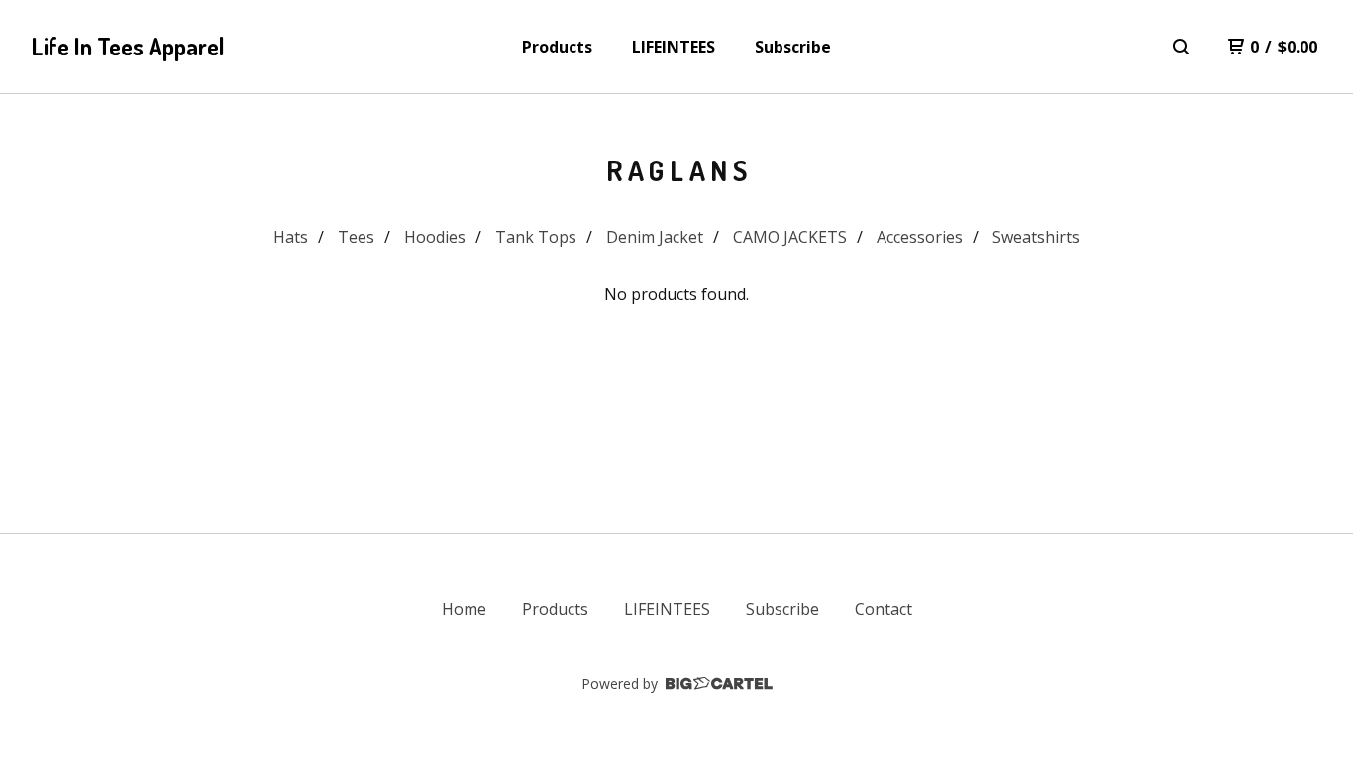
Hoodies (435, 237)
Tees (356, 237)
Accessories (920, 237)
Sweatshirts (1036, 237)
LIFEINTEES (673, 46)
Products (557, 46)
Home (464, 609)
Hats (290, 237)
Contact (883, 609)
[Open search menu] (1181, 46)
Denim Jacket (654, 237)
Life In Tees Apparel (128, 46)
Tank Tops (535, 237)
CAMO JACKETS (790, 237)
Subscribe (793, 46)
